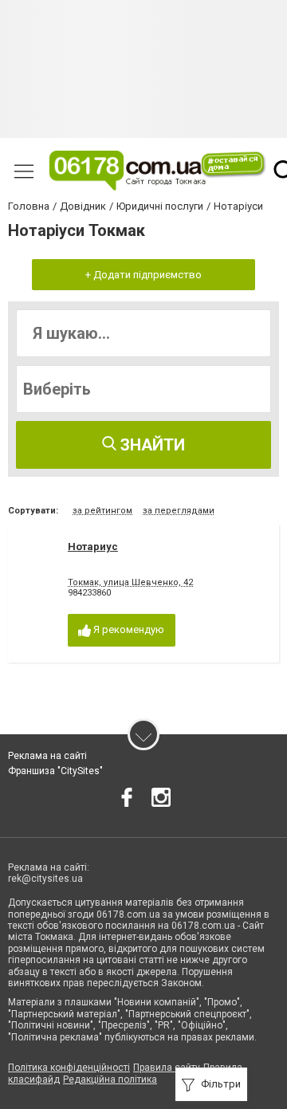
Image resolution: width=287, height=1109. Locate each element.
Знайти (150, 444)
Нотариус (93, 547)
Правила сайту (166, 1067)
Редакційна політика (110, 1079)
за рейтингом (102, 510)
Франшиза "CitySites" (55, 771)
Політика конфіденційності (69, 1067)
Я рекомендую (127, 629)
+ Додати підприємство (143, 275)
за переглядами (178, 510)
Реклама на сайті (47, 755)
